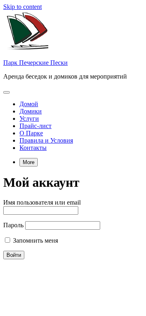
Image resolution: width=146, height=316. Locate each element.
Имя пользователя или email (42, 202)
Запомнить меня (34, 240)
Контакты (33, 147)
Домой (28, 103)
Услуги (29, 118)
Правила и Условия (46, 140)
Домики (30, 111)
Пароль (13, 225)
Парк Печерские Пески (35, 62)
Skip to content (22, 6)
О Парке (31, 133)
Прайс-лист (35, 125)
